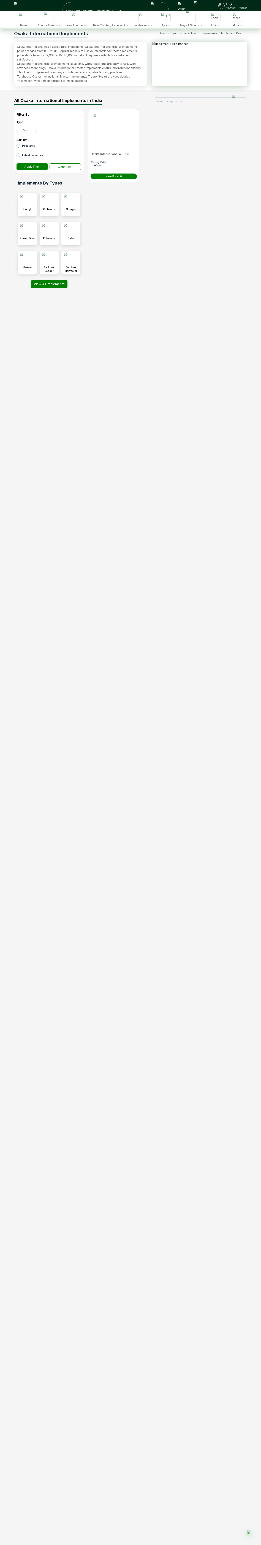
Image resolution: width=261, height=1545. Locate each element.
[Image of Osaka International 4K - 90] (113, 130)
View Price (112, 176)
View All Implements (49, 284)
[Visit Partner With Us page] (202, 5)
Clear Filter (65, 167)
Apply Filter (32, 166)
